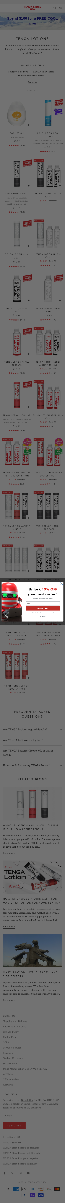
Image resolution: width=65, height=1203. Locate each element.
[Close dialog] (61, 583)
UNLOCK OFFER (43, 608)
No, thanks (43, 616)
